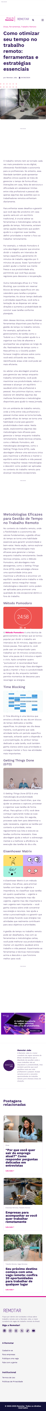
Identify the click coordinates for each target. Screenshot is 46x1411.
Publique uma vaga (10, 1358)
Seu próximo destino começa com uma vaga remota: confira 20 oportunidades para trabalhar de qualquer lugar (21, 1276)
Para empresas (8, 1354)
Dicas (5, 27)
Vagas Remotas (22, 1264)
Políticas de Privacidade (12, 1381)
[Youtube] (33, 1331)
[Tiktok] (27, 1331)
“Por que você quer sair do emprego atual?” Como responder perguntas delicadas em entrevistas (22, 1157)
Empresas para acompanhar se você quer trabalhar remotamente (21, 1217)
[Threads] (16, 1331)
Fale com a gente (9, 1362)
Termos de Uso (8, 1377)
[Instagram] (10, 1331)
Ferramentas (14, 27)
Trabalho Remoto (28, 27)
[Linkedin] (4, 1331)
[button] (33, 20)
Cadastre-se (7, 1350)
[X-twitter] (22, 1331)
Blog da (9, 19)
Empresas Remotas (12, 1207)
